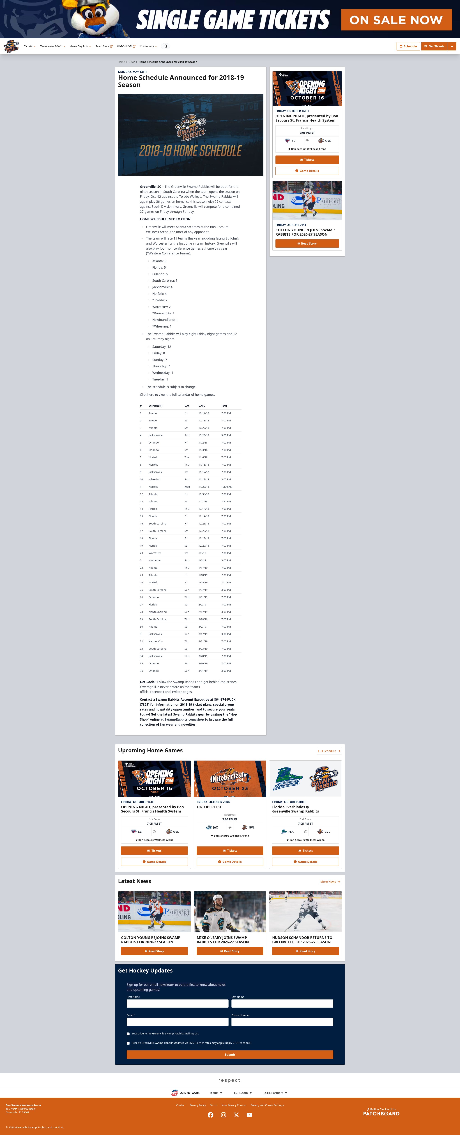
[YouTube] (249, 1115)
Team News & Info (51, 46)
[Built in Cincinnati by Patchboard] (381, 1112)
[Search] (165, 46)
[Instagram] (223, 1115)
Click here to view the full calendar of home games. (177, 394)
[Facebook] (211, 1115)
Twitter (177, 692)
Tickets (28, 46)
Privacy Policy (198, 1105)
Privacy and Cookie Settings (267, 1105)
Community (147, 46)
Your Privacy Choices (234, 1105)
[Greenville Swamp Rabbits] (11, 46)
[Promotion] (230, 19)
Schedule (410, 46)
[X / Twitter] (236, 1115)
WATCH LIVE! (124, 46)
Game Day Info (79, 46)
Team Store (102, 46)
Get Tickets (437, 46)
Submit (230, 1055)
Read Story (309, 243)
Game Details (309, 171)
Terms (213, 1105)
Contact (180, 1105)
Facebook (157, 692)
